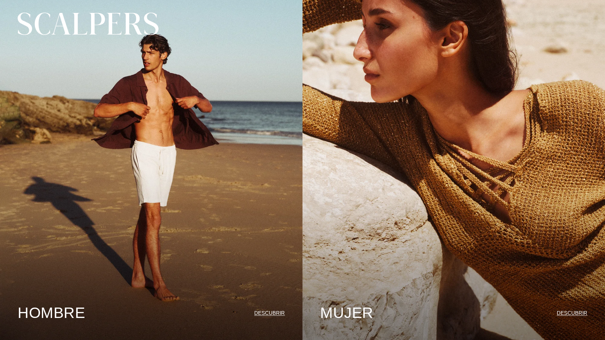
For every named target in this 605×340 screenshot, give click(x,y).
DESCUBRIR (269, 313)
